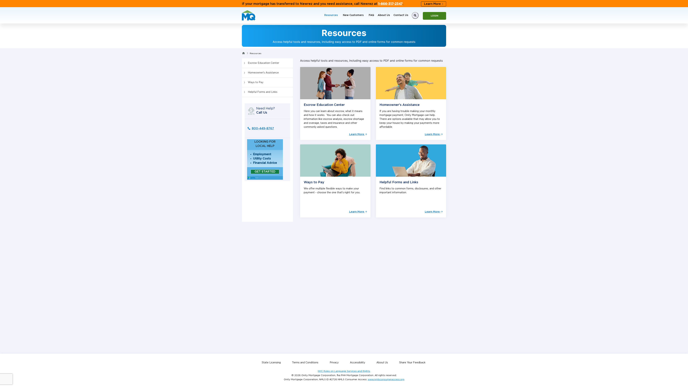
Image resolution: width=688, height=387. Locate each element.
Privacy (334, 362)
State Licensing (271, 362)
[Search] (415, 15)
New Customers (353, 15)
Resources (331, 15)
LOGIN (434, 16)
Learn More (432, 4)
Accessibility (357, 362)
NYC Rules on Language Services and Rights (344, 371)
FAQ (371, 15)
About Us (384, 15)
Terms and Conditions (305, 362)
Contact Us (400, 15)
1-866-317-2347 (390, 4)
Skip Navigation (11, 2)
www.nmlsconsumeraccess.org (386, 379)
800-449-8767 (263, 128)
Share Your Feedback (412, 362)
